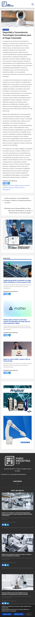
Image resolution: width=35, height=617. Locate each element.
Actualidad (5, 29)
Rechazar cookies (19, 614)
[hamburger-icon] (33, 4)
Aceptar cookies (7, 614)
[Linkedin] (9, 183)
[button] (17, 484)
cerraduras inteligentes (14, 185)
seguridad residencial (8, 187)
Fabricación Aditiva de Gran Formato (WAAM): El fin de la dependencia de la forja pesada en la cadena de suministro (15, 593)
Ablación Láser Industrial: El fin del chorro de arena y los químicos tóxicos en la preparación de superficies (16, 555)
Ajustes (28, 614)
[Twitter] (6, 183)
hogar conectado (25, 185)
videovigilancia (6, 189)
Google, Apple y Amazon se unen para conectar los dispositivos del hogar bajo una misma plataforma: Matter (16, 321)
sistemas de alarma (19, 187)
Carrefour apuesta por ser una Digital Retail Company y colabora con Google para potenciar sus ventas (17, 200)
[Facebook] (4, 183)
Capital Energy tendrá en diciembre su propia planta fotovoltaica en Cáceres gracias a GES (17, 281)
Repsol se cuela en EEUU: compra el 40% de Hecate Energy (16, 360)
